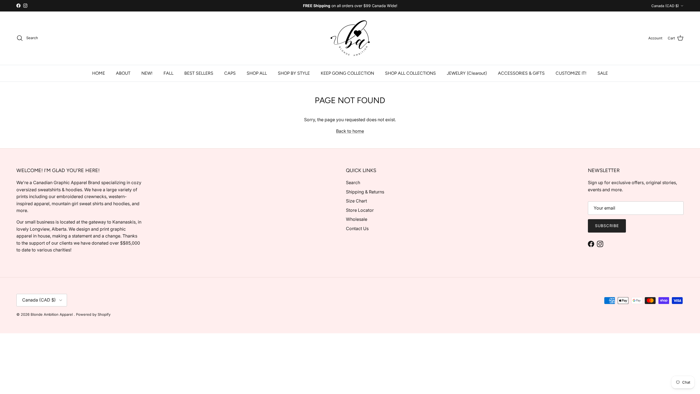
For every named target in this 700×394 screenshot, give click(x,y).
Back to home (350, 131)
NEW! (147, 73)
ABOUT (123, 73)
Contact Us (357, 228)
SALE (602, 73)
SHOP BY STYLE (294, 73)
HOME (98, 73)
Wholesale (356, 219)
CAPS (230, 73)
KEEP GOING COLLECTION (347, 73)
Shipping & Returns (365, 192)
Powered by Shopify (93, 314)
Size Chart (356, 201)
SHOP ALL (257, 73)
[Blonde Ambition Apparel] (350, 38)
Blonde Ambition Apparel (52, 314)
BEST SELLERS (198, 73)
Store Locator (360, 210)
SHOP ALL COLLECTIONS (410, 73)
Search (353, 182)
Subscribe (607, 225)
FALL (168, 73)
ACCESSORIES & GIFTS (521, 73)
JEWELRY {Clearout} (467, 73)
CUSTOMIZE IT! (571, 73)
